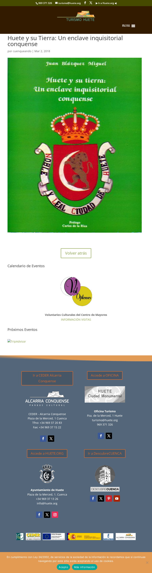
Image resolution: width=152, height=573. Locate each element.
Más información (84, 567)
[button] (126, 26)
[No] (147, 563)
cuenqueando (22, 51)
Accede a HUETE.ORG (47, 453)
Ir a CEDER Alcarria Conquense (47, 378)
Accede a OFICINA (105, 375)
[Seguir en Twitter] (51, 438)
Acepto (63, 567)
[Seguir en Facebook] (43, 438)
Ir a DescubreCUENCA (105, 453)
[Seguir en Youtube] (117, 498)
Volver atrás (76, 253)
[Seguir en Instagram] (55, 515)
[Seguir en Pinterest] (109, 498)
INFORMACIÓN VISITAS (76, 319)
